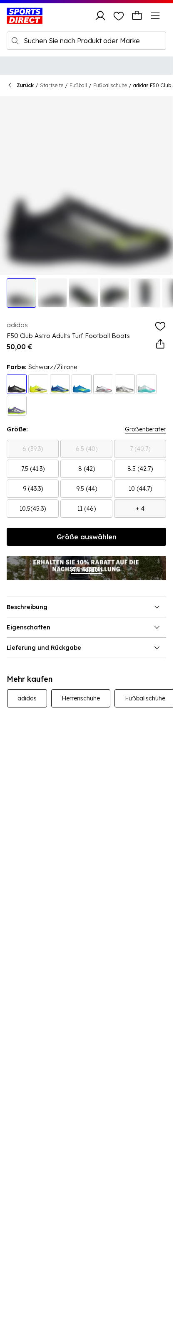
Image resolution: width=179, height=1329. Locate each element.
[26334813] (38, 384)
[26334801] (103, 384)
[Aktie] (160, 344)
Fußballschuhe (110, 85)
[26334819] (82, 384)
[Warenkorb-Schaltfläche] (137, 16)
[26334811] (125, 384)
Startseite (51, 85)
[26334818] (60, 384)
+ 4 (140, 508)
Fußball (78, 85)
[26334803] (17, 384)
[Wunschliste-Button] (118, 16)
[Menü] (155, 16)
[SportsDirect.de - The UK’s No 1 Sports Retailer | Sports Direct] (24, 15)
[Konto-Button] (100, 16)
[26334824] (17, 406)
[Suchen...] (15, 41)
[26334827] (147, 384)
